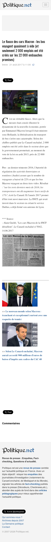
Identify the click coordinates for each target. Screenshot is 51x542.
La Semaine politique (13, 523)
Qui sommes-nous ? (12, 517)
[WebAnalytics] (7, 536)
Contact (6, 526)
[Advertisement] (25, 23)
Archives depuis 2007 (13, 520)
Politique (17, 5)
